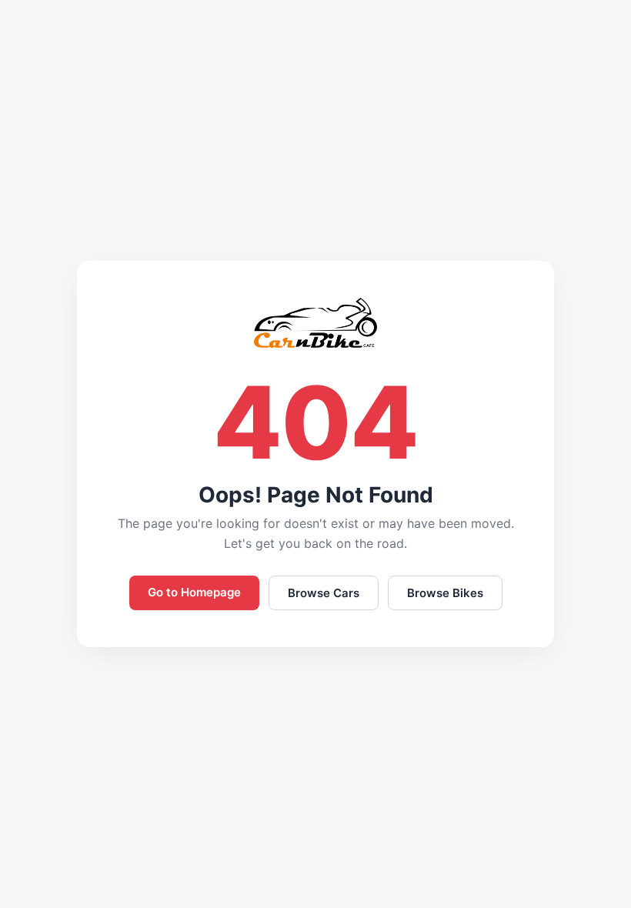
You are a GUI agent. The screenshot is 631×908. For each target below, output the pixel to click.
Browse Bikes (445, 593)
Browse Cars (323, 593)
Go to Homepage (194, 592)
